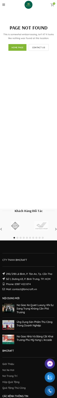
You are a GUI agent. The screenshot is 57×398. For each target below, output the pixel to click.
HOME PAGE (17, 47)
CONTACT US (38, 47)
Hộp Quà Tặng (10, 382)
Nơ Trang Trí (9, 375)
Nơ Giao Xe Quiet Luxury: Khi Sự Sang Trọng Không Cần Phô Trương (35, 308)
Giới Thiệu (8, 364)
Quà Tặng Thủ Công (14, 387)
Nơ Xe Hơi (8, 370)
